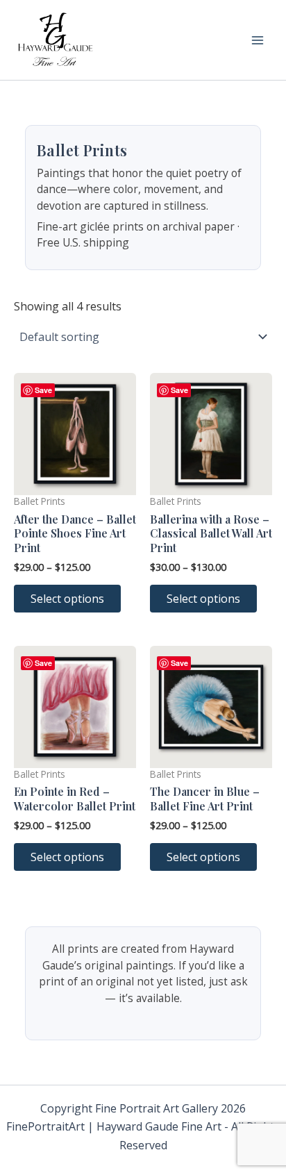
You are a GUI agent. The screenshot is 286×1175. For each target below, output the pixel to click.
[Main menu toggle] (257, 39)
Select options (67, 598)
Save (43, 390)
